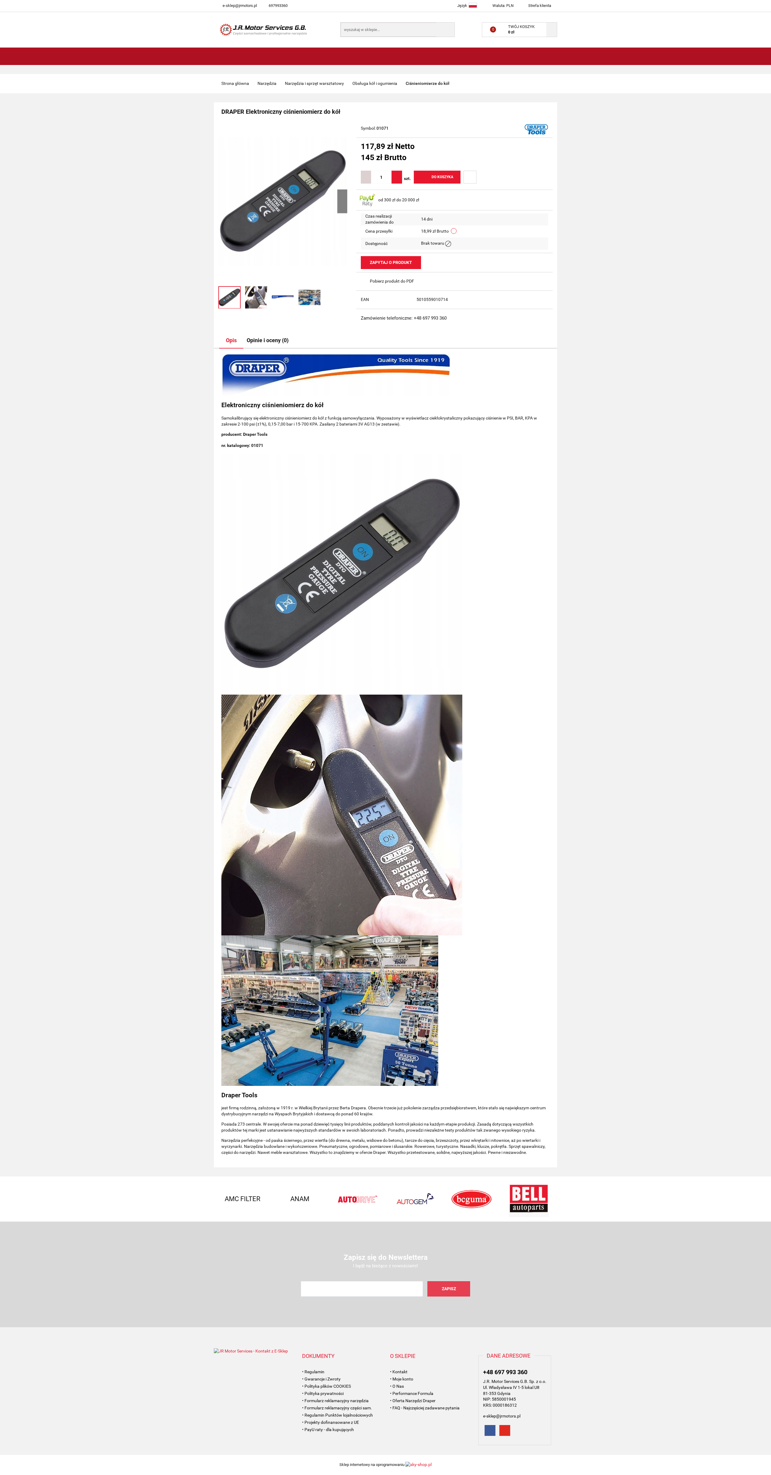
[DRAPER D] (536, 128)
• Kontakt (398, 1371)
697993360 (278, 5)
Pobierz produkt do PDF (392, 281)
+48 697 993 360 (505, 1372)
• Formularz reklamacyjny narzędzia (335, 1400)
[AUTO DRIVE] (331, 1199)
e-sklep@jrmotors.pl (240, 5)
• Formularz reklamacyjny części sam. (337, 1407)
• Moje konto (401, 1379)
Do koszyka (442, 177)
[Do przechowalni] (470, 177)
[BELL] (503, 1199)
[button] (318, 1356)
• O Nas (397, 1386)
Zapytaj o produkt (391, 262)
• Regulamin (313, 1371)
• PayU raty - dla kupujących (328, 1429)
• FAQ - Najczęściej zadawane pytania (425, 1407)
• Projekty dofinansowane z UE (330, 1422)
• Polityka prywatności (323, 1393)
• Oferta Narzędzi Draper (412, 1400)
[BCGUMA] (445, 1199)
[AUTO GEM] (388, 1199)
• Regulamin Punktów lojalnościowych (337, 1415)
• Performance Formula (411, 1393)
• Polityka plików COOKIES (326, 1386)
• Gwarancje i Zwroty (321, 1379)
